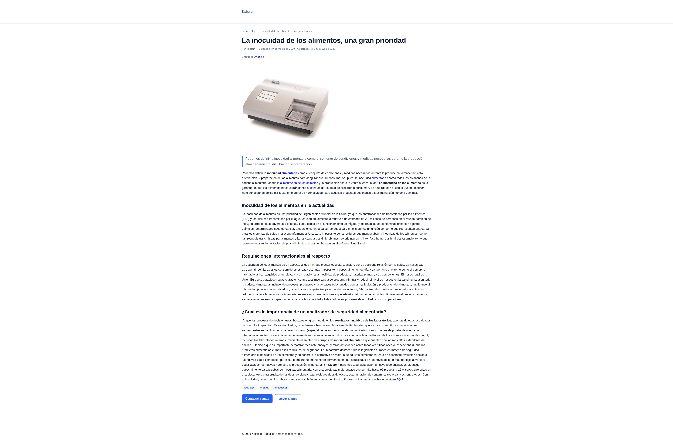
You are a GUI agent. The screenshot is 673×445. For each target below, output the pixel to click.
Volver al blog (287, 398)
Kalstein (249, 12)
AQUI (400, 379)
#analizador (249, 387)
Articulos (259, 56)
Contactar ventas (257, 398)
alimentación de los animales (299, 183)
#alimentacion (280, 387)
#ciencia (264, 387)
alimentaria (379, 178)
